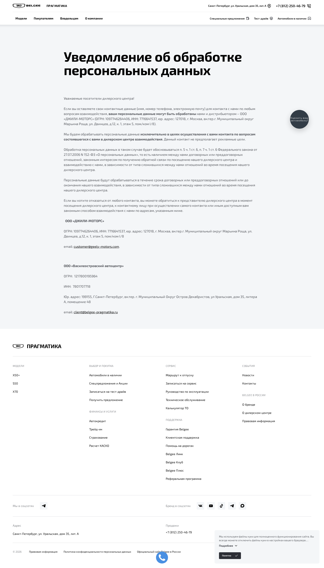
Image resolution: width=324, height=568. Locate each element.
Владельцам (69, 18)
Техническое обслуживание (185, 400)
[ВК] (200, 506)
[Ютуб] (211, 506)
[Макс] (242, 506)
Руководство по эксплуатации (187, 391)
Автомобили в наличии (105, 375)
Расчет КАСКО (99, 445)
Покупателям (43, 18)
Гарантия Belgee (177, 429)
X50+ (16, 375)
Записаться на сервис (181, 383)
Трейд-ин (95, 429)
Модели (21, 18)
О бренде (248, 404)
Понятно (226, 555)
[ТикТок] (221, 506)
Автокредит (97, 421)
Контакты (249, 383)
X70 (15, 391)
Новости (248, 375)
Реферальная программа (183, 478)
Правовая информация (258, 421)
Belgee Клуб (174, 462)
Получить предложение (106, 400)
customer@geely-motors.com (96, 246)
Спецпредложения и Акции (108, 383)
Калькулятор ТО (177, 408)
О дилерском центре (257, 412)
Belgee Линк (174, 454)
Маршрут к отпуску (180, 375)
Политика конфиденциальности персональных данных (97, 551)
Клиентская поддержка (182, 437)
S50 (15, 383)
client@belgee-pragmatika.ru (96, 312)
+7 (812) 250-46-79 (179, 532)
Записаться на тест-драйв (107, 391)
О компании (94, 18)
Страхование (98, 437)
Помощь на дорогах (180, 445)
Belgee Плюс (175, 470)
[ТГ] (43, 506)
